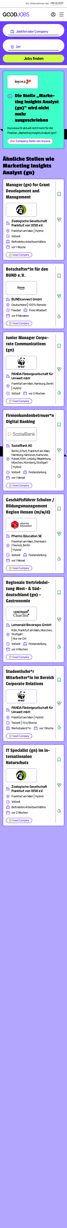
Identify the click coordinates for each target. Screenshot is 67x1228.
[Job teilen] (59, 220)
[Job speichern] (59, 194)
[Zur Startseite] (16, 14)
